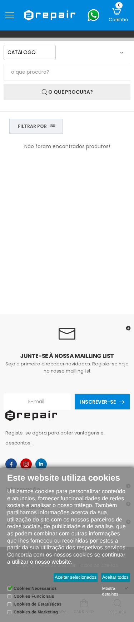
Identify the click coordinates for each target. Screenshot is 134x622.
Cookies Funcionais (34, 596)
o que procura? (70, 92)
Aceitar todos (115, 577)
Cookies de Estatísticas (37, 604)
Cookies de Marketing (36, 611)
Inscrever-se (98, 401)
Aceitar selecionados (75, 577)
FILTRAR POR (32, 126)
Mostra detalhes (110, 591)
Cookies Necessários (35, 588)
